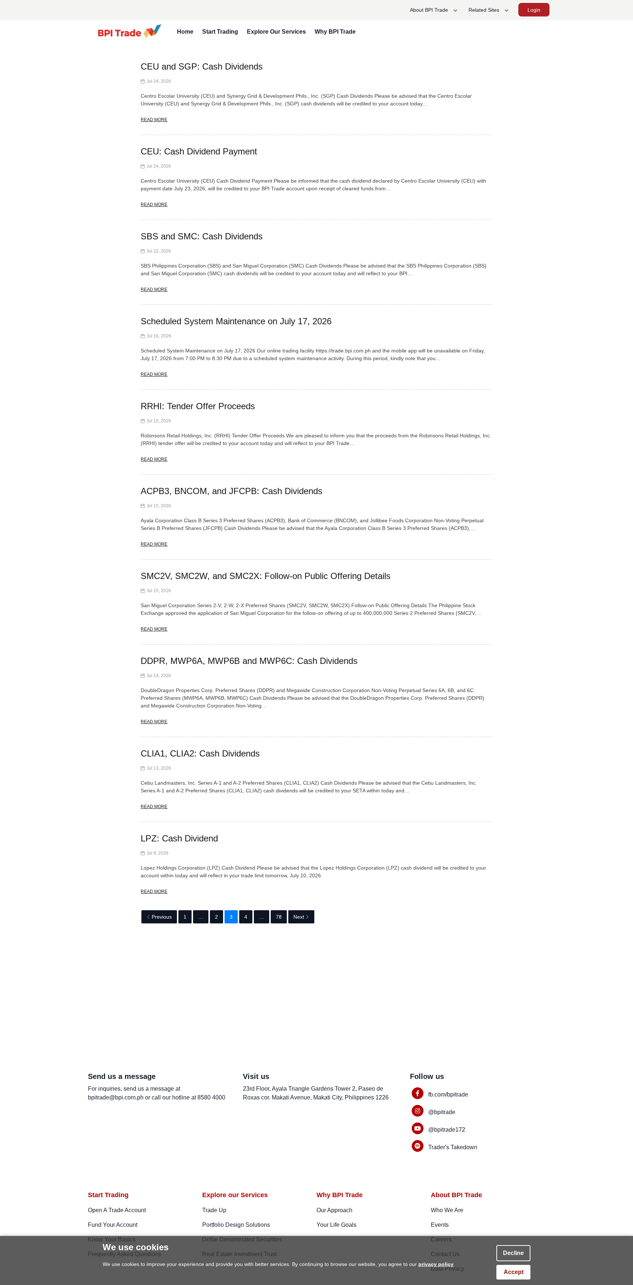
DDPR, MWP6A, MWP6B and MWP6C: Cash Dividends (249, 661)
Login (534, 10)
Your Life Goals (336, 1225)
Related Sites (485, 10)
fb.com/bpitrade (448, 1094)
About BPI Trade (429, 10)
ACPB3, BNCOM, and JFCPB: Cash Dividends (231, 491)
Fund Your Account (112, 1225)
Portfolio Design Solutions (236, 1225)
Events (440, 1225)
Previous (162, 917)
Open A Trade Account (117, 1210)
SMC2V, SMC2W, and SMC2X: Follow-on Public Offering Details (265, 576)
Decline (513, 1253)
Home (185, 32)
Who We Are (447, 1210)
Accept (513, 1272)
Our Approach (334, 1210)
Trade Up (214, 1210)
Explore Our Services (276, 32)
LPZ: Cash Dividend (179, 838)
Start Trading (220, 32)
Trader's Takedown (452, 1147)
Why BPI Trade (335, 32)
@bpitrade (441, 1112)
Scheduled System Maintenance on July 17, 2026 (236, 321)
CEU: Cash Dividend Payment (199, 151)
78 (279, 917)
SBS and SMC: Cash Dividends (202, 236)
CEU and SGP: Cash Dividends (202, 66)
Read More (154, 119)
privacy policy (436, 1264)
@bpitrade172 (446, 1130)
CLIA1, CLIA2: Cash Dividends (200, 753)
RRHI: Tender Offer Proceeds (198, 406)
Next (298, 917)
